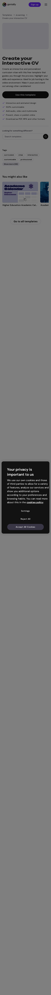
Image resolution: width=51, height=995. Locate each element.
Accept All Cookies (25, 526)
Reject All (25, 519)
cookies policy (35, 502)
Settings (25, 511)
